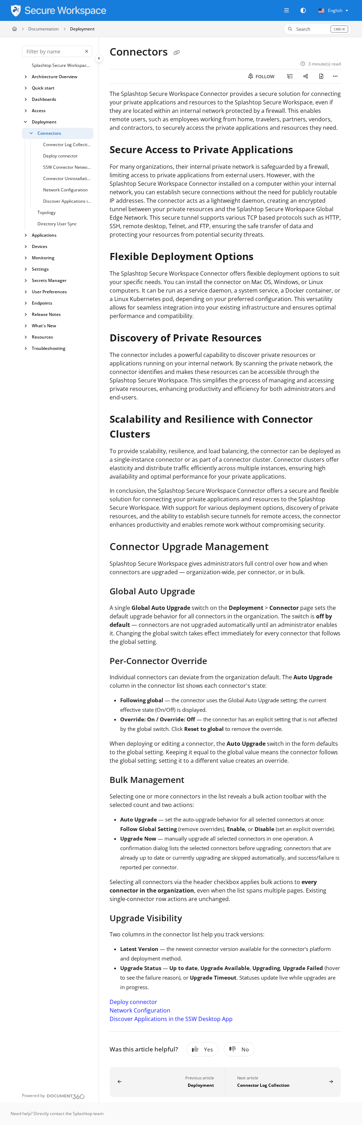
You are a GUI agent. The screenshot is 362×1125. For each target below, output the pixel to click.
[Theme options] (303, 10)
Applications (44, 235)
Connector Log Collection (67, 145)
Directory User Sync (57, 224)
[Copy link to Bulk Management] (195, 780)
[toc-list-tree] (290, 76)
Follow (264, 76)
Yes (208, 1049)
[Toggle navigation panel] (99, 58)
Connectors (49, 133)
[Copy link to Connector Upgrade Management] (279, 547)
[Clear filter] (86, 51)
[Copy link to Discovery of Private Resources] (272, 338)
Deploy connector (60, 156)
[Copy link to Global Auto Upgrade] (206, 592)
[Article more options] (335, 76)
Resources (42, 337)
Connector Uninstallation (67, 178)
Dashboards (44, 99)
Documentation (43, 29)
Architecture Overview (54, 77)
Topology (46, 212)
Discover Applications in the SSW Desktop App (67, 201)
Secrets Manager (49, 280)
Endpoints (42, 303)
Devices (39, 246)
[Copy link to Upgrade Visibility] (193, 918)
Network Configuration (65, 190)
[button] (317, 29)
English (334, 10)
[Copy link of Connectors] (176, 52)
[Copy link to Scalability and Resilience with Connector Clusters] (161, 434)
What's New (44, 326)
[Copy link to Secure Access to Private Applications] (304, 150)
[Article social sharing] (305, 76)
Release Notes (46, 314)
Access (39, 111)
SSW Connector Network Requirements (67, 167)
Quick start (43, 88)
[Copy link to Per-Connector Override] (218, 661)
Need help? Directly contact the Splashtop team (57, 1113)
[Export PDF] (321, 76)
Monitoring (43, 258)
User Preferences (49, 292)
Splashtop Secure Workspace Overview (62, 65)
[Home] (58, 10)
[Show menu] (286, 10)
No (245, 1049)
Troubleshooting (48, 348)
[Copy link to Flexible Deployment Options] (264, 257)
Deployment (82, 29)
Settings (40, 269)
